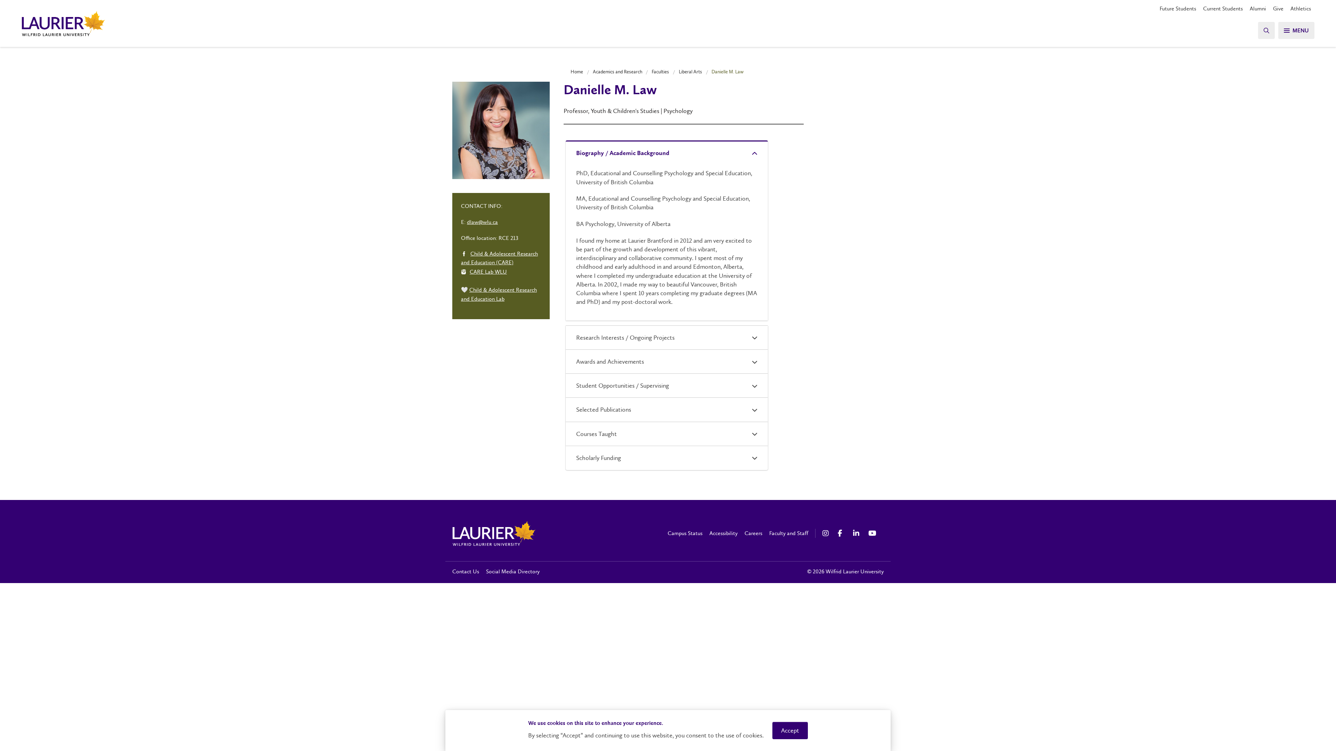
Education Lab (487, 299)
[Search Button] (1266, 30)
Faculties (660, 71)
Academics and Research (617, 71)
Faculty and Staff (788, 533)
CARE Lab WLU (488, 271)
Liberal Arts (690, 71)
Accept (790, 730)
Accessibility (723, 533)
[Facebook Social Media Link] (842, 533)
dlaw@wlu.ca (482, 222)
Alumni (1258, 8)
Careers (753, 533)
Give (1278, 8)
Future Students (1178, 8)
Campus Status (685, 533)
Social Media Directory (513, 571)
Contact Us (465, 571)
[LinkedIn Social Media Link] (857, 533)
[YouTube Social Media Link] (872, 533)
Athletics (1300, 8)
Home (577, 71)
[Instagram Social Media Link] (826, 533)
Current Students (1223, 8)
